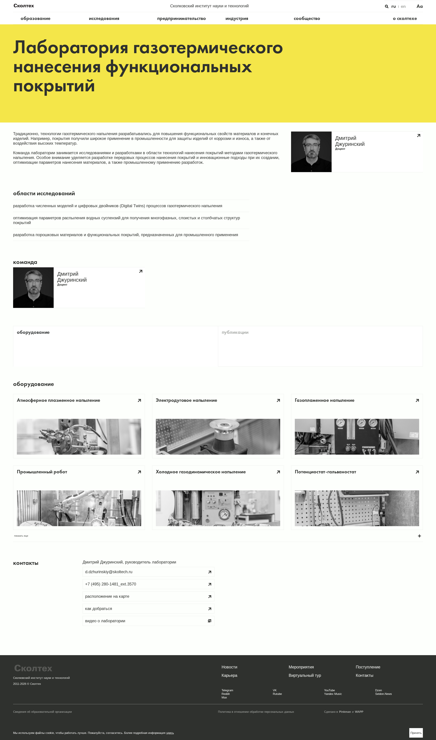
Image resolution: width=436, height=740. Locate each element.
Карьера (229, 675)
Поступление (368, 667)
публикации (235, 332)
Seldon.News (383, 694)
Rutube (277, 694)
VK (275, 690)
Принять (416, 733)
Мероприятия (301, 667)
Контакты (364, 675)
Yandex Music (333, 694)
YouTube (329, 690)
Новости (229, 667)
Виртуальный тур (305, 675)
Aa (420, 6)
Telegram (227, 690)
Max (224, 697)
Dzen (378, 690)
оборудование (33, 332)
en (403, 6)
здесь (170, 733)
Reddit (226, 694)
